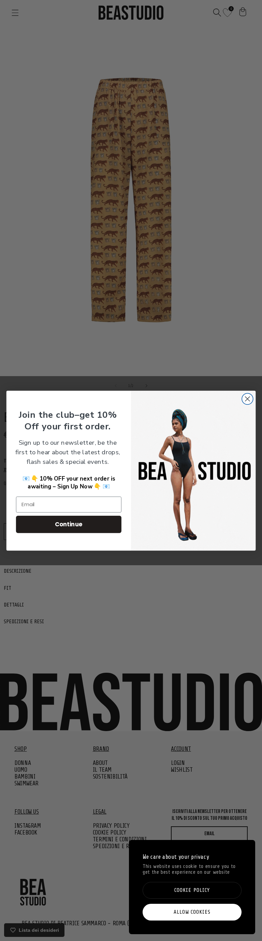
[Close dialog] (247, 398)
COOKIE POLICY (192, 890)
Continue (69, 524)
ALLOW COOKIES (192, 912)
